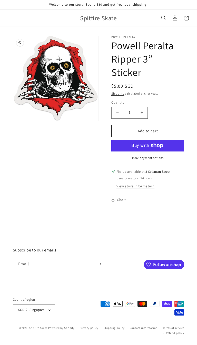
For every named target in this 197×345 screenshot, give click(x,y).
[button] (10, 18)
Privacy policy (89, 328)
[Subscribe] (99, 264)
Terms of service (173, 328)
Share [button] (122, 199)
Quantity (117, 102)
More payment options (148, 158)
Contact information (143, 328)
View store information (135, 186)
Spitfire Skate (38, 328)
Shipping (117, 93)
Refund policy (175, 333)
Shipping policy (114, 328)
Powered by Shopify (61, 328)
